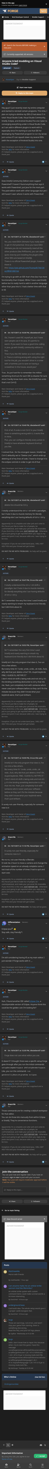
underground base (17, 1305)
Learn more (4, 4)
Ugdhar (13, 1334)
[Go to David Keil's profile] (5, 1286)
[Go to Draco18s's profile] (4, 492)
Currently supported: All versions (20, 54)
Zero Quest (30, 147)
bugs (11, 1320)
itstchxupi (14, 1368)
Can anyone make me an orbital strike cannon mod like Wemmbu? (25, 1287)
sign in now (14, 1177)
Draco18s (11, 491)
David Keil (14, 1299)
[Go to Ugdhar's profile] (5, 1320)
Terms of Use (7, 1459)
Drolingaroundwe (11, 1384)
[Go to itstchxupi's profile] (5, 1339)
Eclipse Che (34, 1001)
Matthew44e (14, 1271)
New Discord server (14, 1219)
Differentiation (14, 922)
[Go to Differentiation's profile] (4, 923)
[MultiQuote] (3, 162)
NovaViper (10, 79)
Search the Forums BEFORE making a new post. (20, 46)
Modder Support (29, 79)
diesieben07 (34, 237)
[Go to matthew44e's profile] (5, 1271)
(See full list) (40, 1377)
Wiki (10, 149)
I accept (42, 1456)
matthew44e (15, 1280)
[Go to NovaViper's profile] (3, 79)
